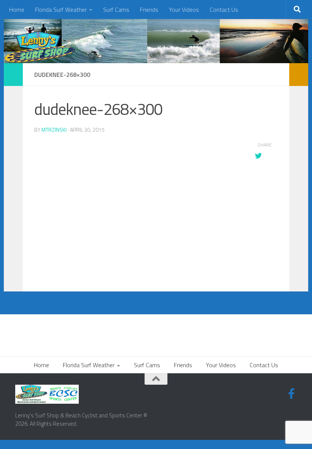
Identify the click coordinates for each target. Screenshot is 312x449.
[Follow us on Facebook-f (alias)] (291, 393)
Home (16, 9)
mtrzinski (54, 130)
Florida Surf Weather (61, 9)
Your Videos (184, 9)
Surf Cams (116, 9)
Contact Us (224, 9)
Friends (149, 9)
